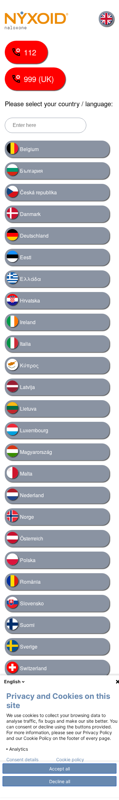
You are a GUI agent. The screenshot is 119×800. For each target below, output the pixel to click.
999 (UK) (39, 78)
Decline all (59, 781)
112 (30, 52)
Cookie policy (70, 759)
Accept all (59, 768)
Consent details (22, 759)
